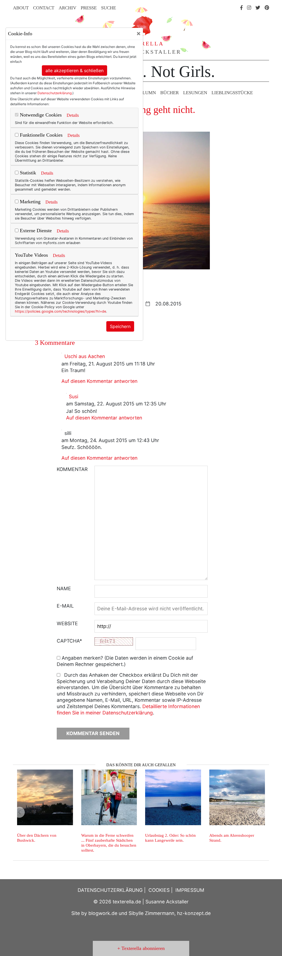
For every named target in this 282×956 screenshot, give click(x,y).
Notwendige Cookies (40, 115)
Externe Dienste (35, 230)
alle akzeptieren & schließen (74, 70)
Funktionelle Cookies (40, 135)
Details (73, 115)
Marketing (29, 201)
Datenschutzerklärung (54, 93)
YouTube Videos (31, 255)
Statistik (27, 172)
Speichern (120, 326)
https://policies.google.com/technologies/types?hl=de (60, 311)
